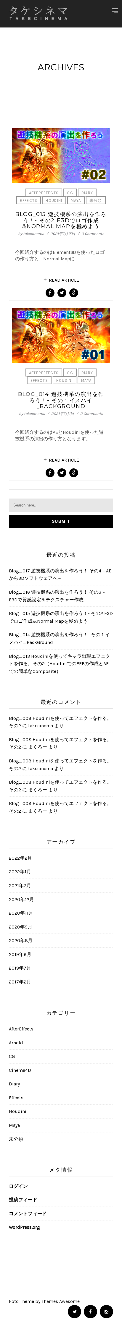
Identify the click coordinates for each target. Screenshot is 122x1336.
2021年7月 (20, 885)
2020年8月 (21, 940)
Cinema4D (20, 1070)
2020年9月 (20, 927)
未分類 (95, 200)
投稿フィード (23, 1199)
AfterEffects (44, 193)
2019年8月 (20, 954)
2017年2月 (20, 982)
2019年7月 (20, 968)
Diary (87, 193)
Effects (28, 200)
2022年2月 (20, 858)
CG (70, 193)
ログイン (18, 1186)
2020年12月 (21, 899)
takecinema (33, 233)
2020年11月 (21, 913)
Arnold (16, 1043)
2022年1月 (20, 871)
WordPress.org (24, 1227)
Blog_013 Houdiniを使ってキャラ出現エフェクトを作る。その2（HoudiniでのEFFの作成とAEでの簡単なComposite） (59, 663)
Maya (76, 200)
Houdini (54, 200)
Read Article (64, 280)
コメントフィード (28, 1213)
